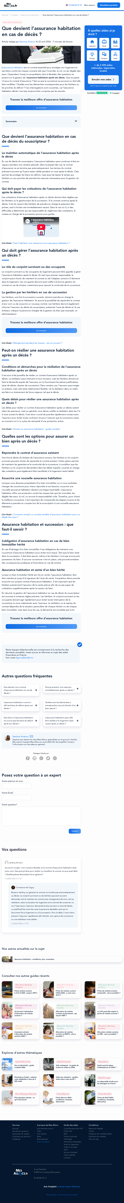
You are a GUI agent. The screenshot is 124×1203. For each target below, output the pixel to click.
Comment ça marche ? (21, 1136)
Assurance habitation (30, 15)
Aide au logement (71, 1144)
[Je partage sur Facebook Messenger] (41, 758)
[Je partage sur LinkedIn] (34, 758)
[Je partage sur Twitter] (48, 758)
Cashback (16, 1139)
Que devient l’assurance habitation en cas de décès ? (66, 15)
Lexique (67, 1158)
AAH (66, 1150)
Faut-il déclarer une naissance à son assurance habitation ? (41, 243)
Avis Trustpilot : (62, 1186)
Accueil (5, 15)
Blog (39, 1136)
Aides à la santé (70, 1147)
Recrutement (42, 1139)
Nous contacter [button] (43, 1142)
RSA (65, 1134)
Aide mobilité (69, 1155)
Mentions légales (96, 1129)
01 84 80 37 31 (75, 5)
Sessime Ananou (27, 41)
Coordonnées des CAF (73, 1129)
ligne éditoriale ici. (25, 657)
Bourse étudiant (70, 1152)
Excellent (91, 93)
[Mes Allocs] (10, 5)
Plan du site (94, 1139)
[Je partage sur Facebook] (28, 758)
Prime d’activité (70, 1136)
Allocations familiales (72, 1142)
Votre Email (7, 792)
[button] (20, 690)
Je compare (41, 107)
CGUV (91, 1131)
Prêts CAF (68, 1131)
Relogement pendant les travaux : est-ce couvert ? (37, 343)
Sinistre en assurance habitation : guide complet (36, 429)
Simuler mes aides (101, 79)
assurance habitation (13, 67)
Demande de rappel (20, 1134)
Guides (15, 15)
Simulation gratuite (108, 5)
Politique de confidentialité (100, 1134)
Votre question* (9, 804)
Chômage (68, 1139)
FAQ (39, 1131)
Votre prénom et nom (12, 781)
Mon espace (89, 5)
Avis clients (41, 1134)
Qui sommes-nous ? (45, 1129)
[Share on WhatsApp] (55, 758)
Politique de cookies (97, 1136)
